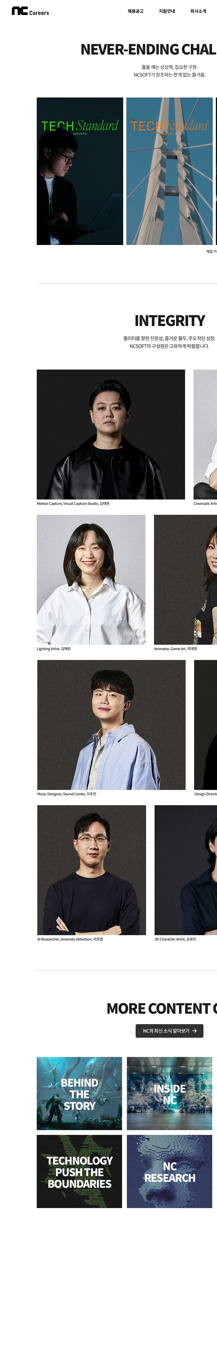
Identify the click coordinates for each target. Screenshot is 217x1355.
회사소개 (198, 11)
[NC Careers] (30, 10)
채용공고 (136, 11)
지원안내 (167, 11)
